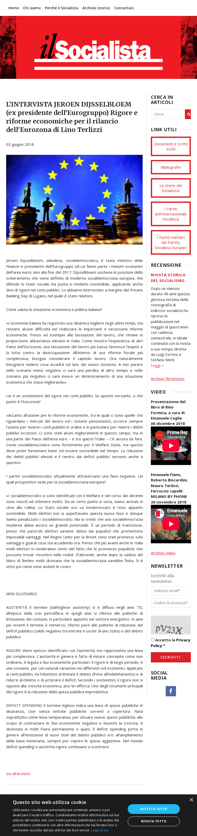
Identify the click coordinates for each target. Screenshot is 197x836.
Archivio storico (96, 7)
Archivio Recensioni (167, 378)
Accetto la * (170, 642)
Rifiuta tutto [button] (153, 821)
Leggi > (157, 365)
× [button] (191, 800)
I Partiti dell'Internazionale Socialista (171, 214)
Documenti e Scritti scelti (171, 146)
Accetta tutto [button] (153, 809)
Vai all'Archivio (18, 773)
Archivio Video (163, 552)
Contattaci (124, 7)
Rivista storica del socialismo (168, 277)
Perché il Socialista (61, 7)
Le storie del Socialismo (171, 188)
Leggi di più (100, 830)
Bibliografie (171, 167)
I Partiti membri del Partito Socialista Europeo (171, 242)
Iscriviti (171, 657)
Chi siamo (32, 7)
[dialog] (98, 815)
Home (13, 7)
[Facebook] (171, 691)
